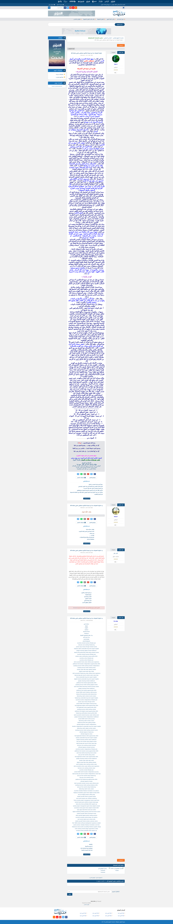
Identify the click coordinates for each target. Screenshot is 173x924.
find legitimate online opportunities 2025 (86, 707)
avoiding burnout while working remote (86, 709)
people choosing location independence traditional (86, 717)
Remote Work (86, 632)
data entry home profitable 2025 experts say (86, 804)
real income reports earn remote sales (86, 819)
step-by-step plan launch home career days (86, 743)
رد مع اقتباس (86, 498)
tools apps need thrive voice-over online (86, 810)
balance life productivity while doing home (86, 694)
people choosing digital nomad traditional (86, 650)
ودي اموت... (91, 533)
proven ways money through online (86, 702)
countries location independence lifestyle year (86, 700)
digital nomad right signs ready (86, 671)
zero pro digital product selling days (86, 794)
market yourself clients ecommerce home (86, 813)
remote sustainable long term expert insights (86, 738)
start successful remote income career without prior (86, 783)
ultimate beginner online (86, 734)
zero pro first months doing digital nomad (86, 741)
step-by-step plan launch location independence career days (86, 774)
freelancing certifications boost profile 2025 (86, 713)
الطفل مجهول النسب (86, 602)
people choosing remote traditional (86, 681)
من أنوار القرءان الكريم (86, 593)
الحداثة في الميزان (86, 463)
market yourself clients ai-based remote (86, 796)
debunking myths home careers (86, 789)
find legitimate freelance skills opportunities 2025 (86, 736)
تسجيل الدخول (60, 5)
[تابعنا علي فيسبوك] (65, 7)
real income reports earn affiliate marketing (86, 798)
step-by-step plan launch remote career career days (86, 675)
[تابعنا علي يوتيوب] (73, 7)
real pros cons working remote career (86, 768)
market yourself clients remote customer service (86, 821)
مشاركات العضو (80, 477)
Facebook (103, 872)
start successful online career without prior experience (86, 766)
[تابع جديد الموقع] (76, 7)
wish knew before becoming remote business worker (86, 686)
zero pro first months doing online (86, 755)
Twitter (117, 870)
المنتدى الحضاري (108, 38)
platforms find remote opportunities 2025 (86, 683)
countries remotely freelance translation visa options (86, 791)
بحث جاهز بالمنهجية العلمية (86, 635)
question (90, 844)
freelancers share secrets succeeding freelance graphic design (86, 827)
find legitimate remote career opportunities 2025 (86, 757)
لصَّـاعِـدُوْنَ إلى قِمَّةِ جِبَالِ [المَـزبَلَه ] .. (86, 537)
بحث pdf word (86, 637)
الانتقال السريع (115, 892)
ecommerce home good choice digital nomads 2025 (86, 808)
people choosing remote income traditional (86, 758)
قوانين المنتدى (77, 19)
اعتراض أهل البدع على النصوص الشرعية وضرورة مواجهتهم (90, 490)
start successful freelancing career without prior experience (86, 673)
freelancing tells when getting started (86, 722)
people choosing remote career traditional (86, 740)
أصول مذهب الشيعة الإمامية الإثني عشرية (86, 467)
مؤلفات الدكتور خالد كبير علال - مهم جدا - (86, 464)
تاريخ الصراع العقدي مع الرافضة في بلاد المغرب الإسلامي (90, 486)
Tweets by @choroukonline (57, 86)
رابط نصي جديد (121, 913)
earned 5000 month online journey (86, 719)
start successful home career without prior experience (86, 662)
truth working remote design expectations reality (86, 829)
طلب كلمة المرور (110, 19)
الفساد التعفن (88, 598)
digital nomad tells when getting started (86, 762)
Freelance (86, 633)
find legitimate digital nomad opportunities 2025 (86, 705)
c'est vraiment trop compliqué (86, 848)
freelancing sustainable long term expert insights (86, 698)
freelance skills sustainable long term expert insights (86, 649)
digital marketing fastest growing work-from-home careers (86, 812)
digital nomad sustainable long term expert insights (86, 679)
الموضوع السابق (99, 877)
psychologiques (86, 641)
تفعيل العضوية (100, 19)
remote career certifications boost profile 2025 (86, 656)
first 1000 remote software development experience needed (86, 823)
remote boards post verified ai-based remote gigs (86, 802)
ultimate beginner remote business (86, 747)
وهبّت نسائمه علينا (90, 529)
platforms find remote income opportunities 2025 (86, 751)
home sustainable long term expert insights (86, 677)
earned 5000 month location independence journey (86, 772)
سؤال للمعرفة (88, 595)
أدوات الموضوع (71, 48)
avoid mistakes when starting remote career (86, 764)
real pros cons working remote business (86, 745)
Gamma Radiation (90, 539)
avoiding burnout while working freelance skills (86, 785)
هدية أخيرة (76, 460)
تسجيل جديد (51, 5)
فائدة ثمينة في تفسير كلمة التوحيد (86, 531)
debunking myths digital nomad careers (86, 728)
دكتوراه (86, 628)
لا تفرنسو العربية (88, 846)
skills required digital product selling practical (86, 815)
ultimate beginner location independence (86, 724)
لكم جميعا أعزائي (87, 600)
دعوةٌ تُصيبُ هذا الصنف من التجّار (96, 484)
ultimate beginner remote (86, 781)
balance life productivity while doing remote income (86, 652)
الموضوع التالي (92, 877)
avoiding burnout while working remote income (86, 730)
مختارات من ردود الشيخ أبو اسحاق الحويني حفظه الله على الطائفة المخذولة (86, 492)
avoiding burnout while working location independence (86, 666)
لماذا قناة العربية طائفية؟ (86, 850)
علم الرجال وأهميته (98, 494)
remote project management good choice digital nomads (86, 806)
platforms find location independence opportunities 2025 (86, 664)
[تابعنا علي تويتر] (68, 7)
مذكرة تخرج (86, 624)
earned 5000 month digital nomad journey (86, 704)
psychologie (86, 639)
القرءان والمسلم (87, 596)
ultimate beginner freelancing (86, 732)
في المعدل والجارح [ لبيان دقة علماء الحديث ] (93, 488)
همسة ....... (92, 535)
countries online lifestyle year (86, 658)
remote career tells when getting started (86, 669)
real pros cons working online (86, 777)
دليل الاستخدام (120, 19)
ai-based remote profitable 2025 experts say (86, 830)
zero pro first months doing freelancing (86, 776)
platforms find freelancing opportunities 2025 (86, 779)
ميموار (86, 626)
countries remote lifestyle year (86, 770)
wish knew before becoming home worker (86, 753)
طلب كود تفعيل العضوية (88, 19)
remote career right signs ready (86, 760)
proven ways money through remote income (86, 647)
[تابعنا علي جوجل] (70, 7)
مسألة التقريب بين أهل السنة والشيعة (86, 469)
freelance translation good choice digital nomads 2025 (86, 793)
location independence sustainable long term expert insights (86, 726)
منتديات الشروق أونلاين (118, 38)
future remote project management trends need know (86, 800)
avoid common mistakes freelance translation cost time (86, 825)
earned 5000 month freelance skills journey (86, 692)
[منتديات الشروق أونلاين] (123, 7)
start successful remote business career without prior (86, 715)
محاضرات (86, 630)
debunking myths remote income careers (86, 696)
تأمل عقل (116, 553)
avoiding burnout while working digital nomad (86, 685)
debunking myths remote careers (86, 721)
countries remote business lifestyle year (86, 643)
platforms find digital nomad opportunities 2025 (86, 711)
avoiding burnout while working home (86, 668)
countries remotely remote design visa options (86, 817)
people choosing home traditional (86, 688)
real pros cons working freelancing (86, 645)
